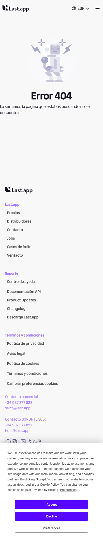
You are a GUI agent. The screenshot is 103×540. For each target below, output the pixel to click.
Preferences (51, 528)
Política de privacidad (25, 343)
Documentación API (24, 291)
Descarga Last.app (22, 317)
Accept (51, 504)
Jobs (11, 238)
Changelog (16, 308)
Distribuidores (19, 221)
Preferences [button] (68, 490)
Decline (51, 516)
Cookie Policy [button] (49, 484)
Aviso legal (16, 353)
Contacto (15, 230)
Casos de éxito (19, 247)
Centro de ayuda (21, 281)
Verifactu (15, 255)
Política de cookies (23, 363)
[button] (80, 8)
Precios (13, 213)
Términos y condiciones (27, 373)
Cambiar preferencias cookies (32, 383)
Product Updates (21, 300)
